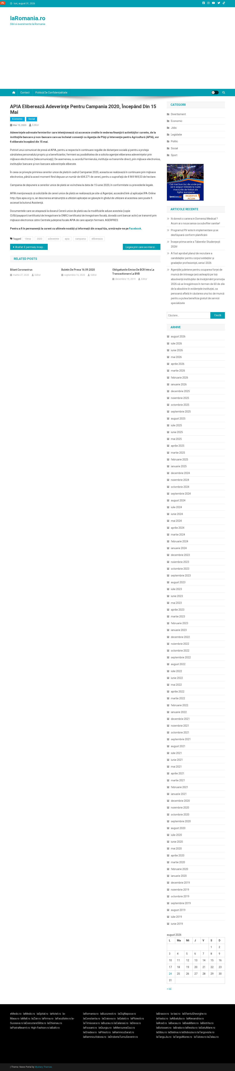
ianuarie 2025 (179, 466)
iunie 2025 (177, 432)
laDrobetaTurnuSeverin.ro (123, 1036)
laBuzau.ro (107, 1023)
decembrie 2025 (180, 391)
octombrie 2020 (180, 814)
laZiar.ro (36, 1018)
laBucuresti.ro (108, 1013)
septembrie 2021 (181, 739)
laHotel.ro (55, 1013)
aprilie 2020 (177, 855)
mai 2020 (176, 848)
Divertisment (178, 114)
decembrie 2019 (180, 882)
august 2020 (178, 828)
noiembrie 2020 (180, 807)
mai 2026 (176, 357)
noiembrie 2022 (180, 643)
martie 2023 (178, 616)
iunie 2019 (177, 923)
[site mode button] (215, 92)
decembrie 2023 (180, 554)
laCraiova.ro (109, 1018)
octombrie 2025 (180, 404)
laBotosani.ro (163, 1027)
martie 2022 (178, 698)
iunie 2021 (177, 759)
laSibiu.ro (161, 1032)
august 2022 (178, 664)
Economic (17, 119)
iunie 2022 (177, 677)
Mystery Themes (43, 1067)
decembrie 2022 (180, 637)
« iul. (169, 988)
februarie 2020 (179, 869)
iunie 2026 (177, 350)
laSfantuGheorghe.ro (194, 1013)
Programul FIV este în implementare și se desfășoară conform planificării (194, 232)
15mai (28, 238)
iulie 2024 (176, 507)
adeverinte (53, 238)
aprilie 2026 (177, 363)
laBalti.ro (55, 1027)
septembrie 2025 (181, 411)
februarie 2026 (179, 377)
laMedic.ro (29, 1013)
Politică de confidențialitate (51, 92)
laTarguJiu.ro (164, 1036)
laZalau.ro (213, 1036)
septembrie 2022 (181, 657)
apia (67, 238)
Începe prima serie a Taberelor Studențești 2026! (195, 244)
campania (80, 238)
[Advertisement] (117, 61)
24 (170, 973)
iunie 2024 (177, 514)
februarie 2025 (179, 459)
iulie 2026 (176, 343)
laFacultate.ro (63, 1018)
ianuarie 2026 (179, 384)
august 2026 (178, 336)
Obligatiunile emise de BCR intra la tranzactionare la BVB (133, 271)
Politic (174, 141)
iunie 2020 (177, 841)
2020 (39, 238)
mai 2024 (176, 520)
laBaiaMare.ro (190, 1023)
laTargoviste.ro (205, 1032)
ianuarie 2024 (179, 548)
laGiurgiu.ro (106, 1027)
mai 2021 (176, 766)
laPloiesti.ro (137, 1018)
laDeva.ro (135, 1023)
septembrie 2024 (181, 493)
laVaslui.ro (163, 1018)
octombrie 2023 (180, 568)
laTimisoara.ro (91, 1023)
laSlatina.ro (174, 1032)
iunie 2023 (177, 596)
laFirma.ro (47, 1018)
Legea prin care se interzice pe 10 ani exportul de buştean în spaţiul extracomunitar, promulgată (143, 247)
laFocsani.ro (90, 1027)
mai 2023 (176, 602)
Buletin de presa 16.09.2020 (78, 269)
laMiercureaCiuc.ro (124, 1027)
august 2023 (178, 582)
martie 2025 (178, 452)
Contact (25, 92)
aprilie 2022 (177, 691)
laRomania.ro (27, 18)
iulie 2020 (176, 834)
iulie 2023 (176, 589)
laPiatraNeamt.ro (20, 1027)
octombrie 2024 (180, 486)
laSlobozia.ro (189, 1032)
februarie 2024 (179, 541)
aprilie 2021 (177, 773)
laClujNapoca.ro (127, 1013)
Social (31, 119)
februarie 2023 (179, 623)
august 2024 (178, 500)
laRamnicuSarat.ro (123, 1032)
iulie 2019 (176, 916)
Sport (174, 155)
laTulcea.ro (200, 1036)
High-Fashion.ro (40, 1027)
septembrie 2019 (181, 903)
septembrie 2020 (181, 821)
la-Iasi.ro (175, 1013)
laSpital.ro (42, 1013)
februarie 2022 (179, 705)
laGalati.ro (123, 1018)
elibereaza (97, 238)
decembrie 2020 (180, 800)
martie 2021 (178, 780)
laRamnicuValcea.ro (94, 1036)
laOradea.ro (90, 1032)
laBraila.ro (179, 1027)
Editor (35, 125)
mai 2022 (176, 684)
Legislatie (176, 134)
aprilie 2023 (177, 609)
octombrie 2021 (180, 732)
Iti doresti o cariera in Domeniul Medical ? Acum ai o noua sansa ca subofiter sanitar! (195, 221)
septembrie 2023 (181, 575)
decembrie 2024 (180, 473)
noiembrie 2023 (180, 561)
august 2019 (178, 910)
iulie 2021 (176, 753)
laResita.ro (191, 1027)
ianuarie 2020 (179, 875)
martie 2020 (178, 862)
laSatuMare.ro (207, 1027)
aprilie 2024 (177, 527)
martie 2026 (178, 370)
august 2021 (178, 746)
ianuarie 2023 (179, 630)
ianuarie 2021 (179, 794)
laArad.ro (161, 1023)
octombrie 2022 (180, 650)
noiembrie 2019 (180, 889)
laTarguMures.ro (182, 1036)
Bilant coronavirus (21, 269)
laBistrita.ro (207, 1023)
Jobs (174, 127)
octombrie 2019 (180, 896)
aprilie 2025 (177, 445)
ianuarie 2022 (179, 712)
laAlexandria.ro (195, 1018)
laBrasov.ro (162, 1013)
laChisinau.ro (54, 1023)
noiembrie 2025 (180, 398)
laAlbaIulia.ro (177, 1018)
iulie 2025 (176, 425)
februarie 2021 (179, 787)
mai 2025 (176, 438)
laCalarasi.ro (121, 1023)
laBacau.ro (175, 1023)
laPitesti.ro (104, 1032)
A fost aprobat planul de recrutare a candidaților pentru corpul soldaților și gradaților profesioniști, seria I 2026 (192, 258)
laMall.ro (25, 1018)
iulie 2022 (176, 671)
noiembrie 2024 (180, 479)
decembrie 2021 (180, 718)
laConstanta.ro (91, 1018)
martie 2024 (178, 534)
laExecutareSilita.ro (35, 1023)
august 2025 (178, 418)
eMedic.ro (15, 1013)
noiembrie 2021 (180, 725)
